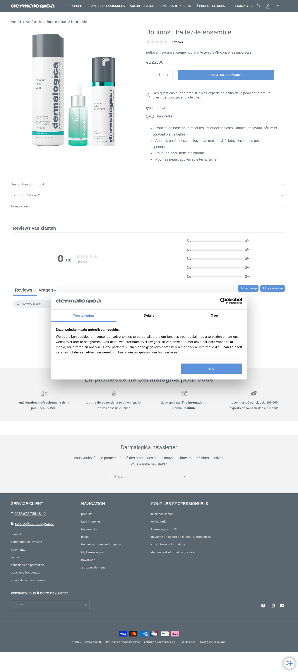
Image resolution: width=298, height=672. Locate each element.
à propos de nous (93, 567)
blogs (85, 536)
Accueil (16, 22)
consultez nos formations (168, 544)
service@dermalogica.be (34, 523)
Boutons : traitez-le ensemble (67, 22)
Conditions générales (213, 642)
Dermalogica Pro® (163, 529)
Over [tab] (214, 315)
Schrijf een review (272, 288)
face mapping (90, 521)
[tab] (47, 290)
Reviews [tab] (25, 290)
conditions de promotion (27, 565)
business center (162, 514)
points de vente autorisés (28, 580)
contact (16, 534)
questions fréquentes (25, 572)
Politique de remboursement (123, 642)
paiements (18, 549)
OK (211, 369)
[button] (76, 6)
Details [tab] (149, 315)
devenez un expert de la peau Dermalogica (181, 536)
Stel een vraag (248, 288)
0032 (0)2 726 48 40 (30, 514)
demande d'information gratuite (172, 552)
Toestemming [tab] (83, 315)
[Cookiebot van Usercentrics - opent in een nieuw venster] (223, 301)
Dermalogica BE (92, 642)
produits (86, 514)
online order (159, 521)
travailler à (88, 560)
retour (15, 557)
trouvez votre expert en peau (101, 544)
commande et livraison (26, 541)
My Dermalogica (92, 552)
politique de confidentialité (159, 642)
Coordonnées (188, 642)
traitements (89, 529)
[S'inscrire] (183, 477)
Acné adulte (34, 22)
